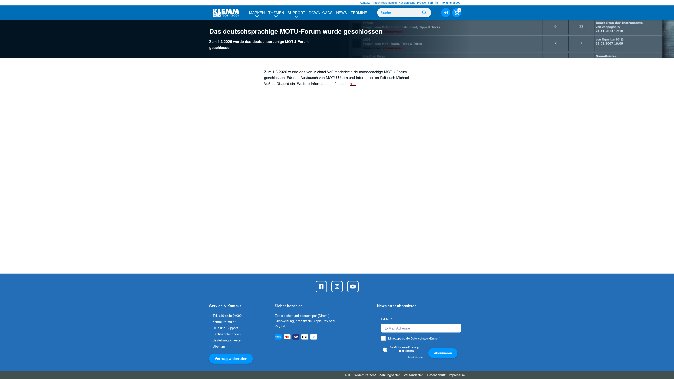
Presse (421, 3)
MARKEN (257, 12)
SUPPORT (296, 12)
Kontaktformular (224, 321)
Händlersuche (406, 3)
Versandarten (414, 375)
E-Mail (386, 319)
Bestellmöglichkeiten (227, 340)
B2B (430, 3)
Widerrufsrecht (365, 375)
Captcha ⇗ (416, 357)
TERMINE (359, 12)
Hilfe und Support (225, 327)
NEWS (341, 12)
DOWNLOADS (321, 12)
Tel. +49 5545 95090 (447, 3)
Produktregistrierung (384, 3)
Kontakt (365, 3)
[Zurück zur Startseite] (226, 13)
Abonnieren (443, 353)
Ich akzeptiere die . (414, 338)
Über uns (219, 346)
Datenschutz (436, 375)
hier (353, 83)
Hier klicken (406, 351)
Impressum (457, 375)
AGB (348, 375)
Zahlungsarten (390, 375)
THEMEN (276, 12)
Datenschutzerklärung (424, 338)
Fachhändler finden (227, 334)
